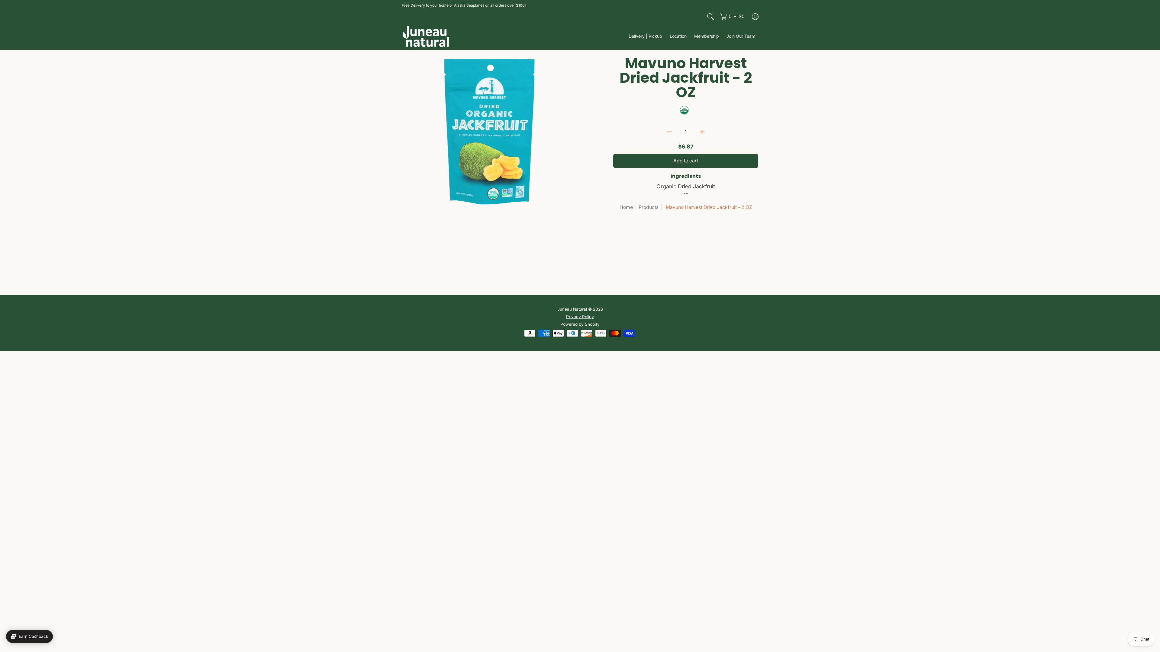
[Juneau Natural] (426, 36)
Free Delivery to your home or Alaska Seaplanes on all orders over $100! (464, 5)
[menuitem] (732, 17)
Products (649, 207)
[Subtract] (669, 131)
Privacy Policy (580, 316)
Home (626, 207)
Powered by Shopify (580, 324)
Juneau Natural (572, 309)
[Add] (702, 131)
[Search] (710, 17)
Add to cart (685, 161)
